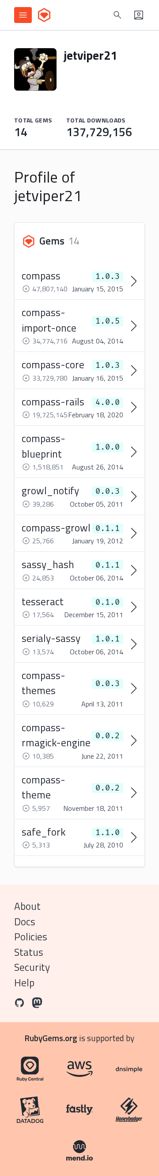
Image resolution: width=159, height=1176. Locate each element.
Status (28, 952)
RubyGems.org (51, 1037)
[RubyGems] (44, 15)
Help (24, 982)
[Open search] (117, 15)
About (27, 906)
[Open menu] (23, 15)
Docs (24, 921)
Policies (30, 936)
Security (32, 967)
